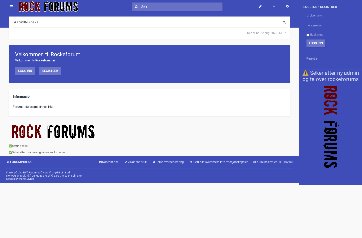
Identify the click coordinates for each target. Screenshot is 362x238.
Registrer (50, 71)
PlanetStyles (26, 178)
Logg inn (25, 71)
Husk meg (316, 34)
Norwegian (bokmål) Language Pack (28, 175)
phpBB (22, 172)
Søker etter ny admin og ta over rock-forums (38, 152)
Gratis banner (20, 146)
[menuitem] (287, 7)
